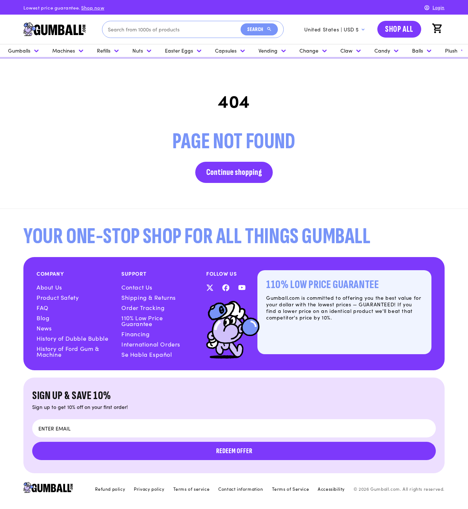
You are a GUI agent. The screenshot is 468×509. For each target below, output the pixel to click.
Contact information (240, 489)
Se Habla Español (146, 354)
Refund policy (110, 489)
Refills (103, 50)
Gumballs (19, 50)
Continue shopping (234, 172)
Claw (346, 50)
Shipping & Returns (148, 297)
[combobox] (174, 29)
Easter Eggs (179, 50)
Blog (43, 318)
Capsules (226, 50)
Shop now (92, 7)
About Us (49, 287)
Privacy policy (149, 489)
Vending (268, 50)
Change (308, 50)
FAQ (43, 307)
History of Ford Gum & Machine (68, 351)
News (44, 328)
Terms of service (191, 489)
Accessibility (331, 489)
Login (439, 7)
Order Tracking (143, 307)
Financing (135, 334)
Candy (382, 50)
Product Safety (58, 297)
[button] (438, 29)
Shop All (399, 29)
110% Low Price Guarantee (142, 321)
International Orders (150, 344)
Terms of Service (290, 489)
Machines (63, 50)
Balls (417, 50)
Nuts (137, 50)
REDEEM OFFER (234, 451)
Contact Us (136, 287)
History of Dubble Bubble (72, 338)
